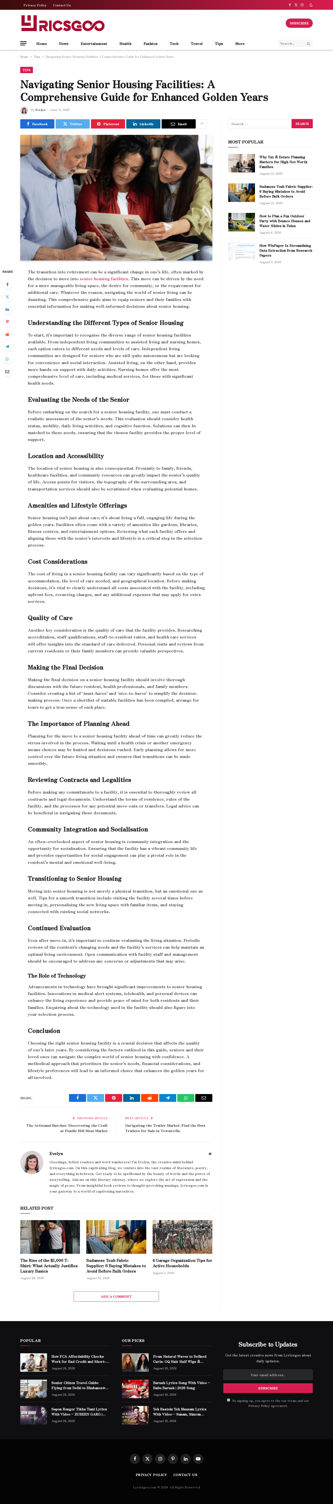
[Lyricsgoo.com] (63, 23)
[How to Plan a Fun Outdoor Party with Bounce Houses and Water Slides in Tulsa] (241, 222)
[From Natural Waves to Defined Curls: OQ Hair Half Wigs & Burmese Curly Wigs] (135, 1362)
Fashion (150, 43)
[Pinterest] (7, 322)
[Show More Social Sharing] (202, 124)
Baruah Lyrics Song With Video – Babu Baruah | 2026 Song (181, 1385)
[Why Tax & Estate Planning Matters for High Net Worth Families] (241, 163)
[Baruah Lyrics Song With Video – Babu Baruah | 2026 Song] (135, 1389)
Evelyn (40, 110)
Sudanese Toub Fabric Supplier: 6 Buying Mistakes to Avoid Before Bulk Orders (116, 1266)
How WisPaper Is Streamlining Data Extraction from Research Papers (285, 250)
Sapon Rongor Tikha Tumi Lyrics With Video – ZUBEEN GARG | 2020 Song (79, 1411)
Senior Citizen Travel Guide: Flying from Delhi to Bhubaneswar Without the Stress (80, 1385)
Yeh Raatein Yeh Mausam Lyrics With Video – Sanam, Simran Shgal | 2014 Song (179, 1411)
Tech (174, 43)
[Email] (7, 371)
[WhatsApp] (7, 359)
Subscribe (299, 23)
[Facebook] (7, 284)
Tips (219, 43)
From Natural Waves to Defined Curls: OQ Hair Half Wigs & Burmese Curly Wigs (179, 1359)
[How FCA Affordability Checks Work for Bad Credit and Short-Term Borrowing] (33, 1362)
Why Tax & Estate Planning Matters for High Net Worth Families (283, 161)
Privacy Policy (35, 5)
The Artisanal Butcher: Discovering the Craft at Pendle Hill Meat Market (67, 1128)
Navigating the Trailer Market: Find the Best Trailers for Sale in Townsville (165, 1128)
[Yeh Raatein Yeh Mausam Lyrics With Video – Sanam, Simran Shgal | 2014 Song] (135, 1415)
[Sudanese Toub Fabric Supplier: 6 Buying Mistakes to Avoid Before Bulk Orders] (116, 1237)
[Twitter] (7, 297)
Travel (197, 43)
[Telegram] (7, 346)
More (240, 43)
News (64, 43)
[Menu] (23, 43)
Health (125, 43)
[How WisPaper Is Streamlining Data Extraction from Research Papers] (241, 251)
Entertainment (94, 43)
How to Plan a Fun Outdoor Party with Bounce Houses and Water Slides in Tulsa (284, 220)
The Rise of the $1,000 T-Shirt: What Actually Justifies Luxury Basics (49, 1266)
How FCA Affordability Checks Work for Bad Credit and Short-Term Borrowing (78, 1359)
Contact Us (62, 5)
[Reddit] (7, 334)
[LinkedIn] (7, 309)
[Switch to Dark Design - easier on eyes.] (310, 5)
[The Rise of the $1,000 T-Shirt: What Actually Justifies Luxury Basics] (50, 1237)
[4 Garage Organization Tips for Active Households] (182, 1237)
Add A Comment (116, 1296)
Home (41, 43)
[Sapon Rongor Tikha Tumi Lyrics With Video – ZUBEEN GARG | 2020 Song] (33, 1415)
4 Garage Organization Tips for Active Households (182, 1263)
